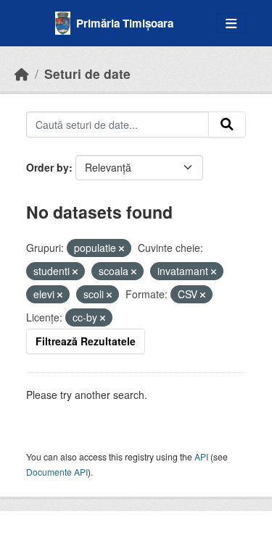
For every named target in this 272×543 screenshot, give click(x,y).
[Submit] (227, 124)
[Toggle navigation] (231, 23)
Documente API (57, 472)
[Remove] (121, 248)
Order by (47, 167)
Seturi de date (87, 73)
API (201, 456)
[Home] (22, 73)
